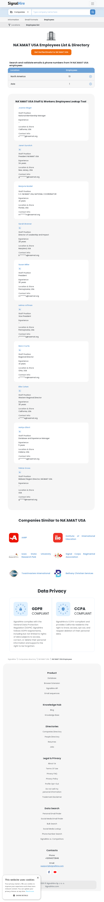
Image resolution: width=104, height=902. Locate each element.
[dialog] (22, 887)
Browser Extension (52, 683)
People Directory (52, 736)
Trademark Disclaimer (52, 797)
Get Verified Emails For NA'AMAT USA (51, 52)
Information (13, 19)
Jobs (52, 747)
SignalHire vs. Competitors (52, 839)
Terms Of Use (52, 768)
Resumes (52, 742)
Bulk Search (52, 823)
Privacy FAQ (52, 773)
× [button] (38, 878)
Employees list (32, 25)
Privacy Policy (52, 778)
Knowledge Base (52, 715)
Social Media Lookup (52, 829)
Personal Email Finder (52, 813)
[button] (51, 108)
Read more (30, 891)
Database (52, 678)
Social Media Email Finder (52, 818)
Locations (16, 25)
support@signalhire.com (52, 866)
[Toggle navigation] (92, 3)
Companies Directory (52, 731)
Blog (52, 710)
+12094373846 (52, 858)
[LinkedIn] (20, 149)
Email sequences (52, 693)
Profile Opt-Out (52, 784)
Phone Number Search (52, 834)
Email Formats (31, 19)
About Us (52, 763)
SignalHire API (52, 688)
